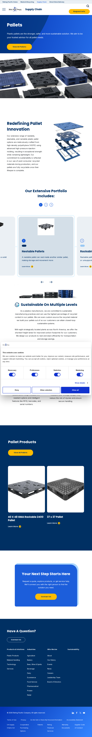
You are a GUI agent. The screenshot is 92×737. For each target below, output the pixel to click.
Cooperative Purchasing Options (24, 728)
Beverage (31, 669)
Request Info (79, 11)
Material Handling (13, 660)
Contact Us (46, 597)
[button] (88, 5)
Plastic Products (13, 656)
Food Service (32, 682)
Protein (29, 691)
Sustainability (73, 649)
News (49, 669)
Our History (51, 660)
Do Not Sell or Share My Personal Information (46, 720)
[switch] (35, 374)
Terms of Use (11, 720)
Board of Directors (54, 682)
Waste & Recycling (27, 2)
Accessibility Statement (75, 720)
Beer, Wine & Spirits (34, 664)
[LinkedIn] (73, 713)
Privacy (23, 720)
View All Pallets (19, 47)
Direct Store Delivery (56, 2)
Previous (42, 281)
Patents (40, 725)
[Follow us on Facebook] (77, 713)
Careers (50, 673)
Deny (17, 390)
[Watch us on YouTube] (84, 713)
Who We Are (52, 649)
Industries (31, 649)
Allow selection (46, 390)
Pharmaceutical (32, 686)
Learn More (26, 266)
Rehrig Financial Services (50, 728)
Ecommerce (31, 677)
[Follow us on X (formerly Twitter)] (80, 713)
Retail (29, 695)
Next (50, 281)
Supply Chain (42, 2)
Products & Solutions (15, 649)
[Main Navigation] (4, 9)
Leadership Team (53, 677)
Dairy (29, 673)
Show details (80, 383)
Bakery (29, 660)
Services (10, 669)
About (49, 656)
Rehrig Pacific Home (10, 2)
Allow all (75, 390)
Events (49, 664)
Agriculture (31, 656)
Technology (11, 664)
